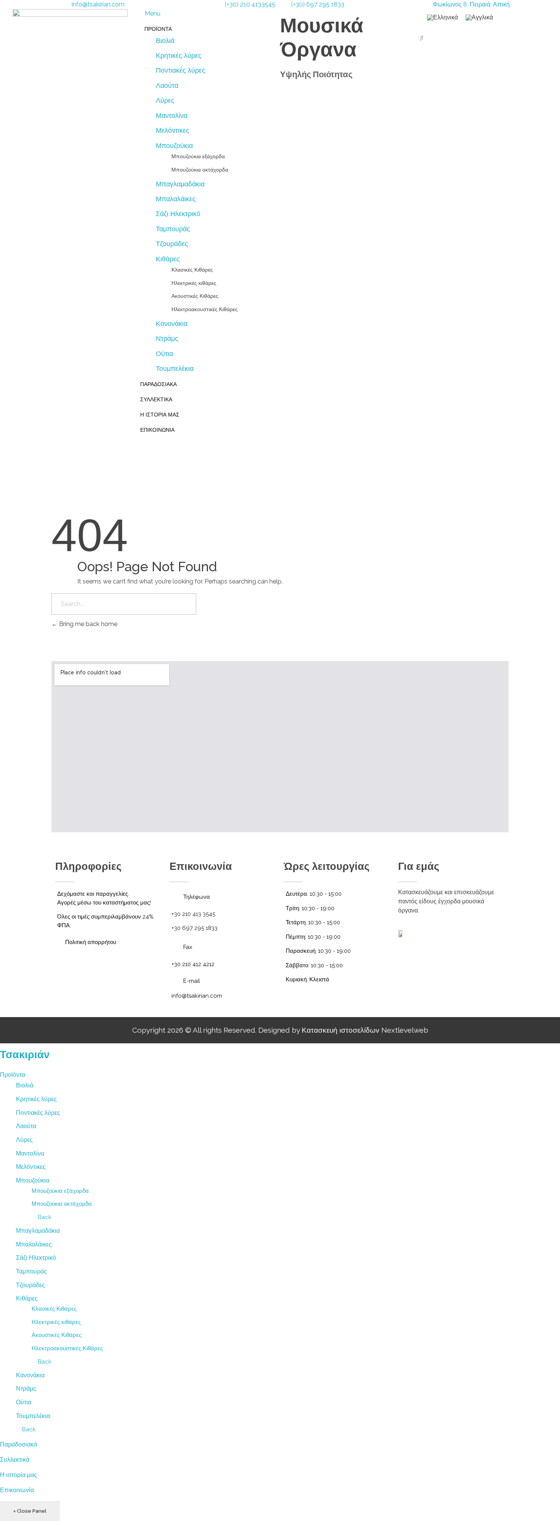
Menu (152, 13)
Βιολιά (24, 1085)
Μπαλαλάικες (34, 1244)
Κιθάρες (27, 1298)
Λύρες (24, 1139)
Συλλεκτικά (14, 1459)
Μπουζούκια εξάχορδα (60, 1190)
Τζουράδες (30, 1285)
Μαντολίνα (30, 1153)
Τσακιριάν (25, 1054)
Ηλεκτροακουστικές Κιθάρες (67, 1348)
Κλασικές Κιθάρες (54, 1308)
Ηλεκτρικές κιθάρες (56, 1322)
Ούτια (23, 1402)
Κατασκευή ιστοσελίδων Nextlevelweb (365, 1030)
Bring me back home (87, 624)
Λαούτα (26, 1126)
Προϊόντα (12, 1074)
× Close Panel (29, 1511)
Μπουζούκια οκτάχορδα (62, 1203)
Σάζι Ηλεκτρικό (36, 1257)
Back (43, 1217)
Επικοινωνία (17, 1490)
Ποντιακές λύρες (38, 1112)
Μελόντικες (31, 1166)
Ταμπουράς (31, 1271)
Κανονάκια (30, 1375)
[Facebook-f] (451, 961)
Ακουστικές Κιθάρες (57, 1335)
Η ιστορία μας (18, 1474)
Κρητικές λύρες (36, 1099)
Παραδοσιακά (18, 1444)
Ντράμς (26, 1388)
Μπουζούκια (32, 1180)
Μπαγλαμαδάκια (38, 1230)
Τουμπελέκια (33, 1415)
